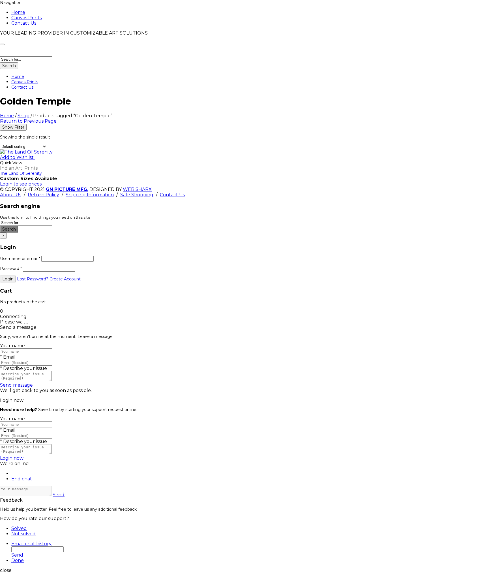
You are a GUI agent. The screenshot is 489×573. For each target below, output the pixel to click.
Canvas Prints (26, 17)
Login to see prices (21, 184)
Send (59, 494)
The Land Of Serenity (21, 173)
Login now (11, 458)
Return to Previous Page (28, 121)
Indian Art (11, 168)
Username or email (20, 258)
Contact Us (23, 23)
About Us (10, 194)
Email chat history (31, 543)
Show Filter (13, 127)
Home (18, 12)
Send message (16, 385)
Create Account (65, 279)
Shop (23, 115)
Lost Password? (32, 279)
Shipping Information (90, 194)
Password (11, 268)
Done (17, 560)
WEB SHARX (137, 189)
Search (9, 65)
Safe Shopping (136, 194)
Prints (31, 168)
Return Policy (43, 194)
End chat (21, 479)
